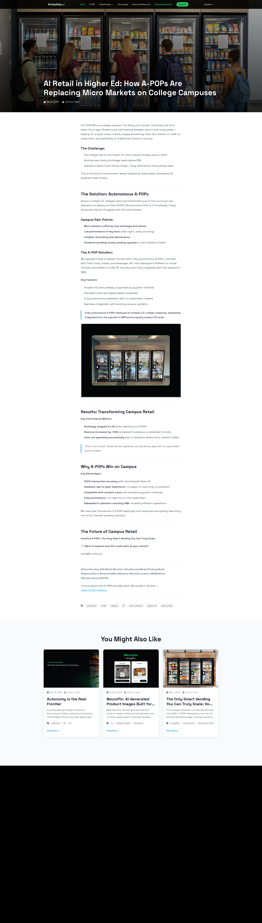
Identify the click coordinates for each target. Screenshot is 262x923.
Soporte (182, 4)
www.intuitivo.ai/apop (94, 590)
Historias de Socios (163, 4)
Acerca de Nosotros (141, 4)
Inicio (82, 4)
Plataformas (105, 4)
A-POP (92, 4)
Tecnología (123, 4)
